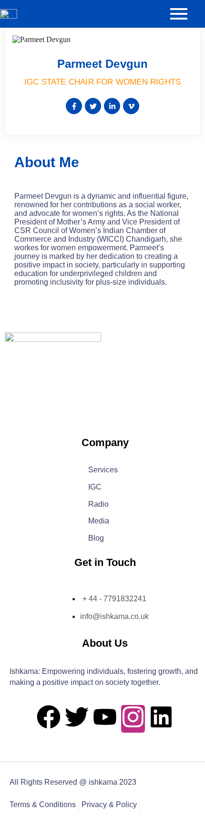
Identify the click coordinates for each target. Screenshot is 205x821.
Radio (98, 504)
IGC (95, 487)
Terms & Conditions (43, 805)
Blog (96, 538)
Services (103, 470)
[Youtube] (105, 719)
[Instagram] (133, 719)
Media (98, 521)
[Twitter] (77, 719)
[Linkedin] (161, 719)
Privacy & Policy (109, 805)
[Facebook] (49, 719)
